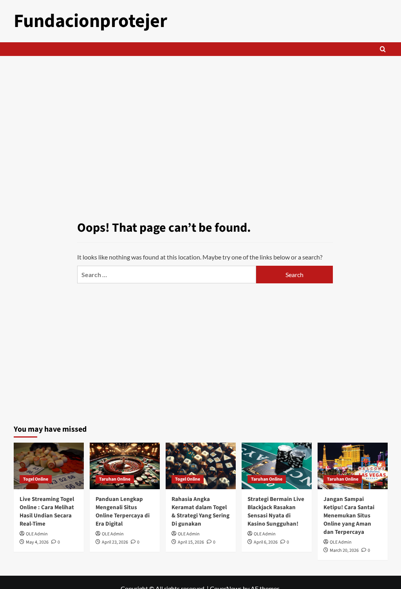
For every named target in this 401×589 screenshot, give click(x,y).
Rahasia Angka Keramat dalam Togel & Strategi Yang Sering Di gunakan (200, 511)
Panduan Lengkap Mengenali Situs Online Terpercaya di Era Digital (123, 511)
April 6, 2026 (266, 542)
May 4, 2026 (37, 542)
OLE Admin (37, 534)
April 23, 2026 (115, 542)
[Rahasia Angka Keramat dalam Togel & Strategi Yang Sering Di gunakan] (201, 466)
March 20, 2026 (344, 550)
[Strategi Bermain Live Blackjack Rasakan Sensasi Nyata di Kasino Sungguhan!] (277, 466)
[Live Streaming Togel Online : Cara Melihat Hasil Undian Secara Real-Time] (49, 466)
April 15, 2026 (191, 542)
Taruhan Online (114, 479)
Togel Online (35, 479)
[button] (383, 49)
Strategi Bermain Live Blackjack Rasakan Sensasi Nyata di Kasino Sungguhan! (275, 511)
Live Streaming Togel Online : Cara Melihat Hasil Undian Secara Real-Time (47, 511)
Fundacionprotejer (90, 21)
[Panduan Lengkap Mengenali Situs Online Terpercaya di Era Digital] (125, 466)
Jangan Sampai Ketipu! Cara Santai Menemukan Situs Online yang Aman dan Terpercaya (348, 515)
